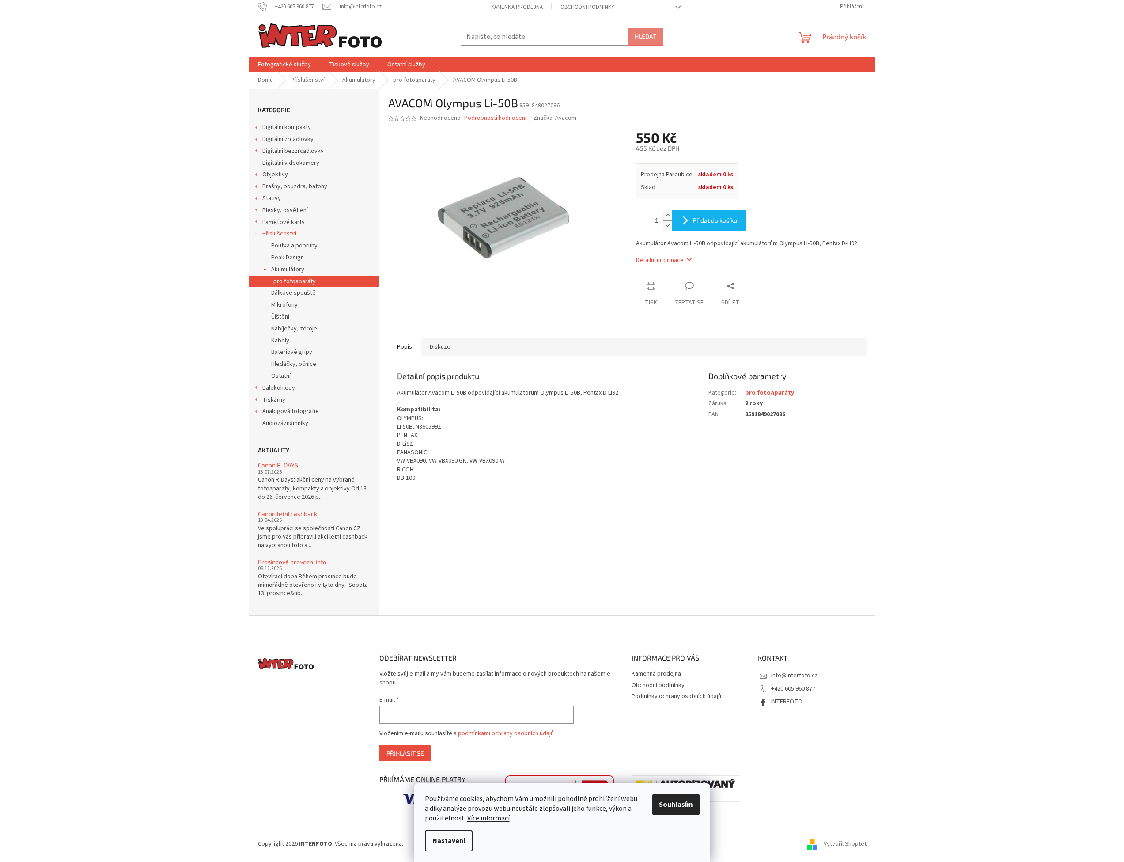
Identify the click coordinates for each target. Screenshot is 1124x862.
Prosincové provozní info (292, 561)
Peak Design (287, 257)
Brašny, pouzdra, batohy (294, 186)
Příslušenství (279, 233)
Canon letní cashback (287, 513)
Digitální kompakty (286, 127)
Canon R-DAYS (278, 465)
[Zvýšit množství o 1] (667, 215)
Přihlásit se (405, 753)
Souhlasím (676, 804)
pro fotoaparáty (294, 281)
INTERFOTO (786, 701)
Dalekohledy (278, 388)
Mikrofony (284, 304)
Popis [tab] (404, 346)
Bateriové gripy (291, 352)
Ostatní (281, 376)
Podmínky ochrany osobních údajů (676, 696)
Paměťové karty (283, 222)
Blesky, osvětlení (285, 210)
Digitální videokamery (290, 163)
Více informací (488, 818)
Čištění (280, 316)
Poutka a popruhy (294, 245)
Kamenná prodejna (517, 7)
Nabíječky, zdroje (294, 328)
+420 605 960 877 (793, 688)
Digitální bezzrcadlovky (293, 151)
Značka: (555, 118)
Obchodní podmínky (587, 7)
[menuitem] (284, 64)
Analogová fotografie (290, 411)
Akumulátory (287, 269)
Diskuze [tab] (440, 346)
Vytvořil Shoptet (845, 843)
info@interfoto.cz (794, 675)
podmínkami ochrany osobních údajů (506, 733)
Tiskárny (273, 399)
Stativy (271, 198)
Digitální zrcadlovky (288, 139)
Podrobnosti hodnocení (495, 118)
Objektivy (275, 174)
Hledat (645, 36)
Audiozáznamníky (285, 423)
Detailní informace (660, 260)
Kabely (280, 340)
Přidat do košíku (715, 220)
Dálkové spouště (293, 293)
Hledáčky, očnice (293, 364)
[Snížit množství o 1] (667, 225)
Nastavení (448, 841)
